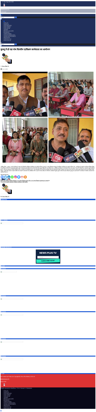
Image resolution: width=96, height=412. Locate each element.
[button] (1, 16)
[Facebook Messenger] (18, 177)
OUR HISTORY (8, 25)
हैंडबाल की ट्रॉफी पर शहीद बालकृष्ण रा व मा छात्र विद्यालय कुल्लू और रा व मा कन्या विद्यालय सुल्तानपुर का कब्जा (24, 180)
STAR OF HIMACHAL (9, 35)
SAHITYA (6, 24)
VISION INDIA (7, 33)
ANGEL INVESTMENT (10, 36)
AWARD (6, 29)
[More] (25, 177)
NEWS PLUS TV (5, 9)
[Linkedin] (8, 177)
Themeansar (29, 388)
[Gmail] (22, 177)
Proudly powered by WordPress (8, 388)
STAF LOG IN (7, 40)
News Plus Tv (5, 66)
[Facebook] (2, 177)
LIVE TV (6, 22)
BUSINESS (6, 32)
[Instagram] (15, 177)
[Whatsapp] (12, 177)
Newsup (22, 388)
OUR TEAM (7, 28)
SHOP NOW (7, 37)
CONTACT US (7, 39)
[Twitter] (5, 177)
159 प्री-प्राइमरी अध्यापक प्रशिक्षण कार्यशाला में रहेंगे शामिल (15, 182)
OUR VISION (7, 26)
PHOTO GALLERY (9, 30)
